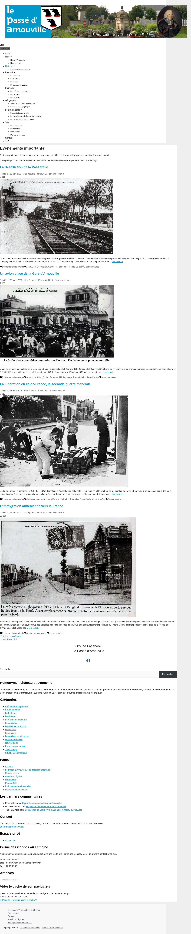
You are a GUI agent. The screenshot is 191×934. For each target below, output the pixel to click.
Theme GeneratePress (52, 928)
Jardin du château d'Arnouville (22, 104)
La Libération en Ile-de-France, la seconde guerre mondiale (45, 384)
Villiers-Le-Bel (75, 267)
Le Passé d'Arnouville (30, 928)
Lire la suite (117, 261)
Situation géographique (16, 753)
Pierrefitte (74, 499)
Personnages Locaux (19, 85)
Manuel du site (16, 125)
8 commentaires (108, 377)
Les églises (15, 97)
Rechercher (5, 669)
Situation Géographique (20, 107)
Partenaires (15, 129)
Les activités (11, 723)
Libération (64, 499)
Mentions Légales (17, 135)
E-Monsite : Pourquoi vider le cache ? (18, 900)
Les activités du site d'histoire (22, 119)
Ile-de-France (53, 499)
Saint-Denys (11, 749)
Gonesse (52, 267)
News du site (15, 63)
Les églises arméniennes (17, 736)
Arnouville (31, 267)
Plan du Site (15, 132)
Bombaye (67, 377)
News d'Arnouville (17, 60)
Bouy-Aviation (79, 377)
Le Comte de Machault (16, 720)
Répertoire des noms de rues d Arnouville (41, 803)
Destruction (42, 267)
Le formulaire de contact (12, 827)
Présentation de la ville (19, 113)
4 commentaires (56, 633)
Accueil (8, 54)
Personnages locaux (15, 746)
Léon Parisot (93, 377)
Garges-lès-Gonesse (35, 499)
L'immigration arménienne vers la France (31, 506)
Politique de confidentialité (18, 786)
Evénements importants (20, 69)
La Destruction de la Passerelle (24, 167)
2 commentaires (91, 267)
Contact (8, 138)
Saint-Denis (85, 499)
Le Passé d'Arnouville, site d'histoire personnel (27, 770)
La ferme (14, 82)
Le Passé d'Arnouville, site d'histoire (24, 910)
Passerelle (63, 267)
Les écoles (14, 94)
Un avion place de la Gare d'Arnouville (29, 273)
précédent (6, 639)
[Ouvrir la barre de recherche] (2, 45)
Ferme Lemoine (12, 709)
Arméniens (31, 633)
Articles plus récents (11, 636)
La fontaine (15, 79)
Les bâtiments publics (19, 91)
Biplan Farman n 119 (52, 377)
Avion (39, 377)
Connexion (10, 840)
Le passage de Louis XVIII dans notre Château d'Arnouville (53, 810)
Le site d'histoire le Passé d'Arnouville (25, 116)
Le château (15, 76)
